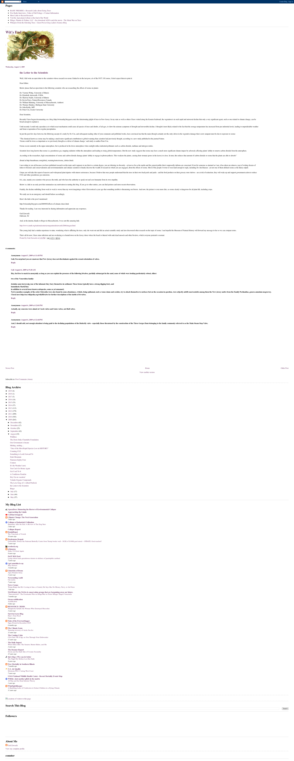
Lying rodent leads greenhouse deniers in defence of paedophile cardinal (34, 558)
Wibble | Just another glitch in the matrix (24, 678)
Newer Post (10, 368)
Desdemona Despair (16, 539)
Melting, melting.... (17, 445)
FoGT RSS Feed (14, 556)
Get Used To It (15, 471)
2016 (10, 399)
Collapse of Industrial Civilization (21, 522)
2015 (10, 402)
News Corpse (13, 585)
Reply (13, 262)
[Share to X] (55, 238)
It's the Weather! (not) (18, 465)
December (14, 422)
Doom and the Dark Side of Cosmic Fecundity (24, 652)
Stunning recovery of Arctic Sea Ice (20, 630)
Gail (12, 269)
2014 (10, 405)
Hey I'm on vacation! (17, 477)
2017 (10, 396)
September (14, 431)
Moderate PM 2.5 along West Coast (20, 671)
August (13, 434)
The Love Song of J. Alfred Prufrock (23, 483)
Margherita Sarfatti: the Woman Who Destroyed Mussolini (28, 608)
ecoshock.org (13, 546)
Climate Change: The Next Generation (23, 517)
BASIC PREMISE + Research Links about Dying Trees (30, 10)
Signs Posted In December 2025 (19, 623)
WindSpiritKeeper (15, 686)
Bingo (12, 488)
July (12, 491)
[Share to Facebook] (57, 238)
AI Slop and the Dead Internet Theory (21, 681)
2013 (10, 408)
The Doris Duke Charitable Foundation (24, 439)
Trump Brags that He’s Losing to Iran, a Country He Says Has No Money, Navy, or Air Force (41, 587)
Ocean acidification (15, 599)
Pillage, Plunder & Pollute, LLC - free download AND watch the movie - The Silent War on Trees (45, 20)
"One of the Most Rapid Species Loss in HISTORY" (29, 448)
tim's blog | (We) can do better (19, 656)
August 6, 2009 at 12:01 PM (31, 305)
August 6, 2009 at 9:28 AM (25, 269)
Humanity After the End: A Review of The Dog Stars (27, 524)
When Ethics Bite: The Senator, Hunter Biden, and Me (27, 644)
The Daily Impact (15, 642)
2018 (10, 393)
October (13, 428)
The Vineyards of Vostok (17, 534)
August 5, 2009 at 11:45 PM (31, 255)
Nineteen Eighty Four (18, 460)
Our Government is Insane (19, 442)
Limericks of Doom (15, 570)
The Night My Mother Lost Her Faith (21, 659)
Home (147, 368)
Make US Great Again (16, 551)
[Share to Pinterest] (59, 238)
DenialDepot (13, 532)
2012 (10, 411)
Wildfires (13, 437)
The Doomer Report (16, 649)
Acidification (12, 601)
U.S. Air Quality (14, 669)
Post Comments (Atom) (24, 379)
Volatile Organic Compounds (20, 480)
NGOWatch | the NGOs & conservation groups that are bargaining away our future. (40, 592)
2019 (10, 391)
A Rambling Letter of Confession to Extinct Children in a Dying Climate (34, 688)
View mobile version (147, 372)
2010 (10, 416)
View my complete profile (15, 748)
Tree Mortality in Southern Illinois (21, 664)
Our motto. (12, 580)
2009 (10, 419)
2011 (10, 414)
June (12, 494)
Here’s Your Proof (14, 616)
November (14, 425)
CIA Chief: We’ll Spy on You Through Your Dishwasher (28, 637)
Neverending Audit (15, 577)
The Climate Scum (15, 628)
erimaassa (12, 549)
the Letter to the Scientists (19, 485)
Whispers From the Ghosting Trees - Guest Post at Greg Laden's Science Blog (38, 22)
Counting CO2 (15, 451)
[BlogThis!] (52, 238)
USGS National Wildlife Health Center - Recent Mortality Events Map (35, 676)
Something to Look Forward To (21, 454)
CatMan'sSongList (15, 514)
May (12, 497)
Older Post (284, 368)
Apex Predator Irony (15, 572)
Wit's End (13, 32)
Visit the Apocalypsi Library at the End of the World (29, 18)
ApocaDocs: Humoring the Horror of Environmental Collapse (32, 509)
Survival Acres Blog (15, 613)
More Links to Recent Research (21, 15)
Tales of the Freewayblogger (19, 620)
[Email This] (50, 238)
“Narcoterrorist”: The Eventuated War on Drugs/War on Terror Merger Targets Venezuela (40, 594)
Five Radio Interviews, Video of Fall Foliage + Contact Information (34, 13)
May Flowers (12, 565)
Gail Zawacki (13, 745)
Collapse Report (14, 529)
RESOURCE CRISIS (16, 606)
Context (13, 462)
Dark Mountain (15, 457)
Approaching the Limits (17, 512)
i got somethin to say (16, 563)
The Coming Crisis (15, 635)
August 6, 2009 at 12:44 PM (31, 319)
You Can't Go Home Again (20, 468)
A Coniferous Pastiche (18, 474)
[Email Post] (47, 238)
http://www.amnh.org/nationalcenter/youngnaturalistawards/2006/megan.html (47, 225)
